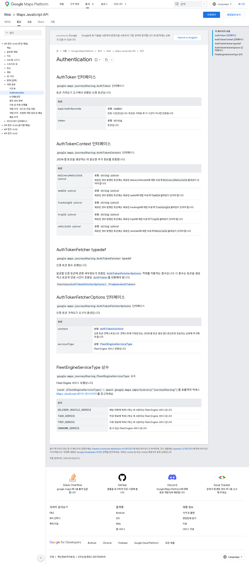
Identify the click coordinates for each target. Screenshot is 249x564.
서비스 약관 (188, 529)
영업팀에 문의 (234, 14)
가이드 (7, 21)
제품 (61, 4)
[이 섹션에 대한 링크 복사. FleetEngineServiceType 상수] (113, 368)
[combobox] (191, 4)
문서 (87, 4)
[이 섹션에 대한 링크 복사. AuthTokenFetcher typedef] (110, 250)
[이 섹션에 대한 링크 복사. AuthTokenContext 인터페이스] (115, 144)
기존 (52, 21)
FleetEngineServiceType (116, 344)
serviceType (66, 344)
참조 (19, 21)
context (63, 328)
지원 (185, 523)
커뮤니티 (118, 4)
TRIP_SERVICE (66, 422)
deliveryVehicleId (70, 175)
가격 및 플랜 (189, 513)
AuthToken (66, 77)
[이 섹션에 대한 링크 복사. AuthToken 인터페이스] (100, 77)
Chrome (107, 543)
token (61, 120)
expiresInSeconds (69, 108)
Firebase (123, 543)
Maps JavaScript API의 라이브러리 (76, 393)
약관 (52, 557)
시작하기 (211, 14)
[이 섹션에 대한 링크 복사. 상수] (65, 403)
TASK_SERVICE (66, 416)
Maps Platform (36, 4)
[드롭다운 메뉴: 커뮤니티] (126, 4)
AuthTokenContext (73, 143)
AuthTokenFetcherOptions (124, 273)
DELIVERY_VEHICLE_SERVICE (74, 409)
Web (7, 15)
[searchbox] (23, 33)
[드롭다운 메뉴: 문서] (94, 4)
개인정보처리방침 (66, 557)
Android (120, 513)
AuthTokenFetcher (73, 249)
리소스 (41, 21)
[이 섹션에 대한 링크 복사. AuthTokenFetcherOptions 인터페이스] (129, 298)
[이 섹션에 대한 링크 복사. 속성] (65, 102)
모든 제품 (170, 543)
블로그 (104, 4)
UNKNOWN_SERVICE (68, 428)
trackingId (65, 202)
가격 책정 (74, 4)
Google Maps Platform (82, 51)
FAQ (52, 513)
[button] (22, 44)
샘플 (29, 21)
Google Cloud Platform (146, 543)
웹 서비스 (120, 529)
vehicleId (64, 226)
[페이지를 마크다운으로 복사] (106, 60)
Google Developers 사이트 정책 (92, 452)
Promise (114, 284)
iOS (118, 518)
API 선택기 (55, 518)
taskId (62, 190)
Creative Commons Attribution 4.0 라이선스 (112, 448)
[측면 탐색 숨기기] (40, 557)
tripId (62, 214)
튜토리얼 (54, 523)
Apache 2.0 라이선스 (183, 448)
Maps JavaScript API (32, 15)
